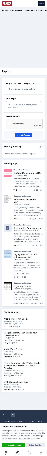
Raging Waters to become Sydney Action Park (25, 255)
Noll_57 (7, 343)
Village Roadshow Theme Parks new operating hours (20, 334)
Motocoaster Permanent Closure (24, 200)
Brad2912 (7, 384)
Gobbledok (8, 326)
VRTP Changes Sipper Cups (16, 382)
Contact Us (22, 421)
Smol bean (17, 230)
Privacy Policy (10, 421)
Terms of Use (35, 430)
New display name (10, 321)
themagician (17, 204)
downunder (17, 303)
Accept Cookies (14, 445)
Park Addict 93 (18, 274)
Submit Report (23, 135)
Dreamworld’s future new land (27, 228)
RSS (40, 421)
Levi (14, 245)
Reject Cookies (35, 445)
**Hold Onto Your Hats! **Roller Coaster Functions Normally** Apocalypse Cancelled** (22, 365)
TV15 (15, 175)
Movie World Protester (14, 349)
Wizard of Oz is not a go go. (16, 318)
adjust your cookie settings (32, 436)
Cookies (31, 421)
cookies (15, 433)
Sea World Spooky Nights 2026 (27, 173)
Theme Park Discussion (22, 170)
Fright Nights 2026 (21, 286)
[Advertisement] (23, 38)
